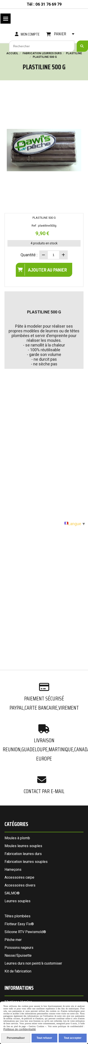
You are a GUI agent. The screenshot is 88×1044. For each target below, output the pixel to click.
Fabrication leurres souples (26, 862)
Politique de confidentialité (19, 1029)
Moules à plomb (17, 838)
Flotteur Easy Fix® (19, 924)
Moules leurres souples (23, 846)
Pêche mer (13, 940)
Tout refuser (44, 1038)
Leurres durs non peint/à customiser (33, 963)
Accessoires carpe (19, 877)
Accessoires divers (20, 885)
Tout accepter (72, 1038)
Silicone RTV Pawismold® (25, 932)
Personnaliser (16, 1038)
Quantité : (29, 254)
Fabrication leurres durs (23, 854)
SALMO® (12, 893)
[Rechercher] (82, 46)
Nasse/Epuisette (18, 955)
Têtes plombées (17, 916)
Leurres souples (17, 901)
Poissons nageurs (19, 947)
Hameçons (13, 869)
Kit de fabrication (18, 971)
